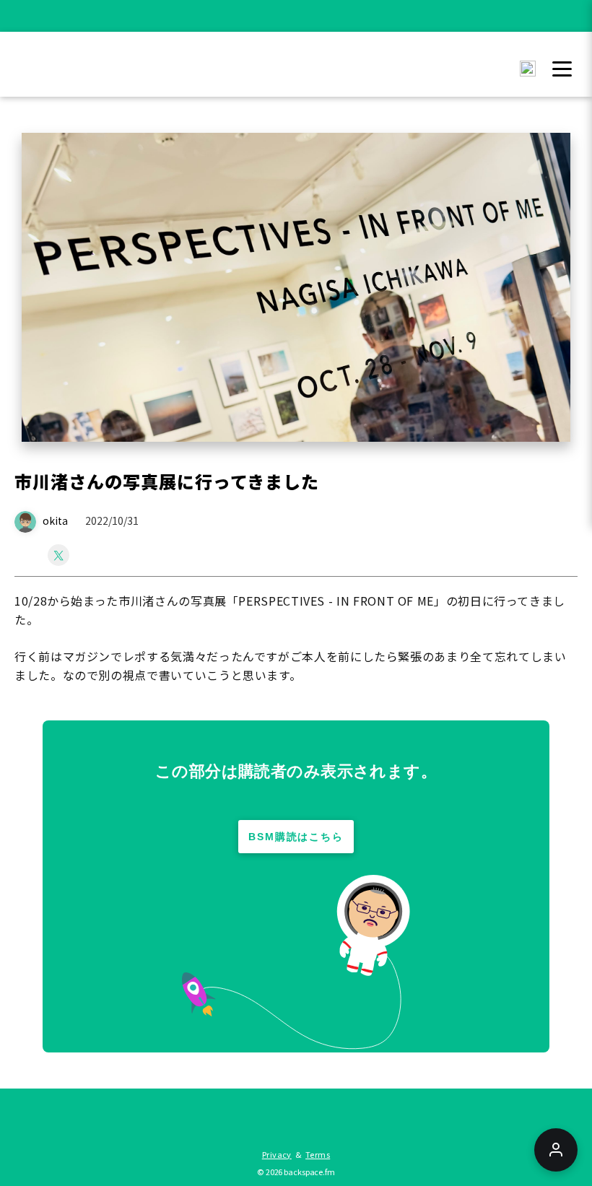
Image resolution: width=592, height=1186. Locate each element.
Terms (317, 1154)
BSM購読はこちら (296, 836)
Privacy (277, 1154)
